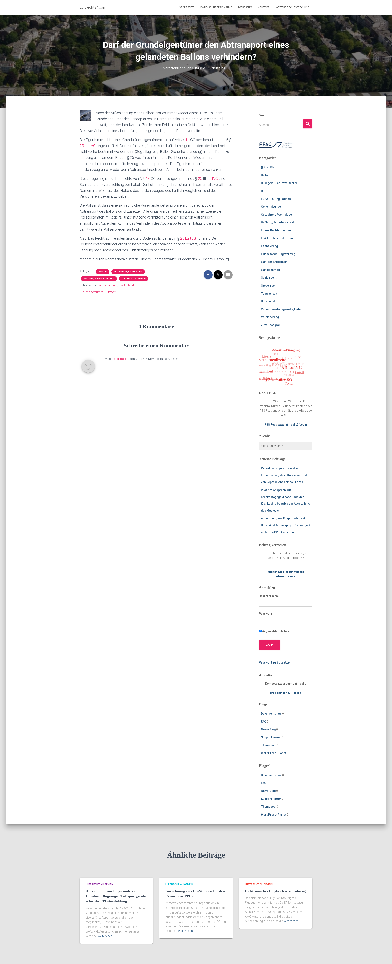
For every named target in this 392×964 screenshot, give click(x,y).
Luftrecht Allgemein (134, 278)
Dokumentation (271, 713)
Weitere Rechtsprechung (292, 7)
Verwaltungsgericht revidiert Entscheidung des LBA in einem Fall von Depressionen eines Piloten (284, 475)
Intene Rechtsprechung (276, 230)
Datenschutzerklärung (216, 7)
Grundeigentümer (92, 292)
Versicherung (270, 317)
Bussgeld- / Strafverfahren (279, 183)
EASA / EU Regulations (276, 199)
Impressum (245, 7)
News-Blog (268, 729)
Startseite (186, 7)
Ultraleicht (268, 301)
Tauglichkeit (269, 293)
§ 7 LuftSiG (268, 167)
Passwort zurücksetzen (275, 662)
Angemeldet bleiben (275, 631)
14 (187, 140)
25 (82, 145)
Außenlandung (108, 285)
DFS (263, 191)
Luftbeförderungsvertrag (278, 254)
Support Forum (271, 737)
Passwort (265, 613)
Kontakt (264, 7)
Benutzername (269, 596)
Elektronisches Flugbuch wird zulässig (275, 891)
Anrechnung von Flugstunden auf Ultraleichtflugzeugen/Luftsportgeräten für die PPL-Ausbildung (286, 525)
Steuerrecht (269, 285)
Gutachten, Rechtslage (128, 271)
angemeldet (121, 358)
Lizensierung (269, 246)
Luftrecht (110, 292)
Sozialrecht (269, 277)
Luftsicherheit (270, 269)
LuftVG (90, 145)
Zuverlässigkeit (271, 325)
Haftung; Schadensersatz (99, 278)
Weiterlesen (105, 936)
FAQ (263, 721)
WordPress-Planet (273, 753)
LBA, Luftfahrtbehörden (277, 238)
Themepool (268, 745)
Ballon (103, 271)
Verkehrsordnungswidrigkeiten (281, 309)
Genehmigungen (271, 206)
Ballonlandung (129, 285)
